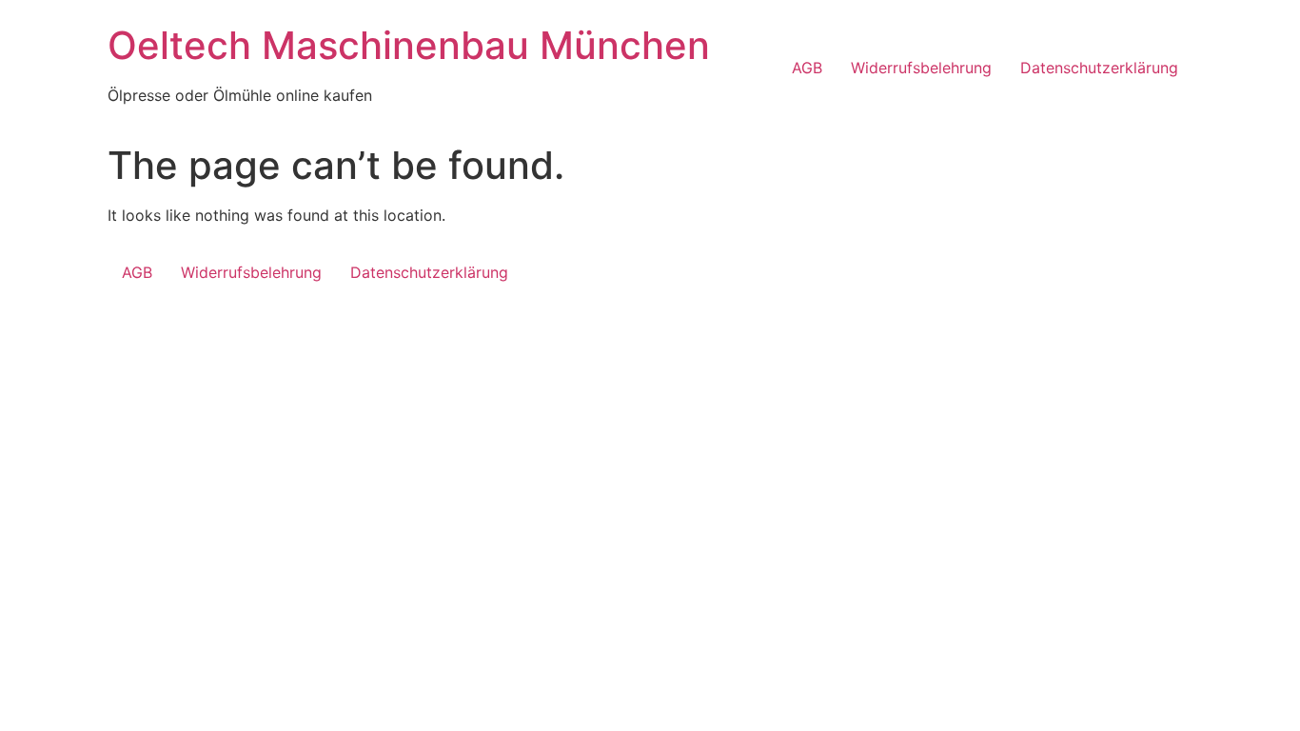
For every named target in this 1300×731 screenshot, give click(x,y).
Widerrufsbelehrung (921, 67)
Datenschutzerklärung (1099, 67)
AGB (807, 67)
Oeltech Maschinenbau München (409, 45)
